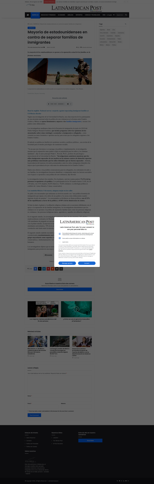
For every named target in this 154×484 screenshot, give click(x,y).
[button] (77, 242)
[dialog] (77, 242)
